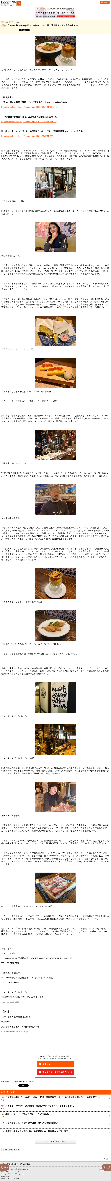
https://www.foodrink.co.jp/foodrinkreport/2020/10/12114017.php (29, 136)
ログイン (55, 1064)
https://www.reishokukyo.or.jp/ (14, 1031)
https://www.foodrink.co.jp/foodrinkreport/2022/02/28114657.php (29, 107)
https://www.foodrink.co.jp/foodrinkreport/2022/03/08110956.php (29, 122)
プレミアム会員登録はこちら (55, 1072)
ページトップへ (105, 1158)
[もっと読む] (55, 1141)
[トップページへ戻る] (10, 1149)
